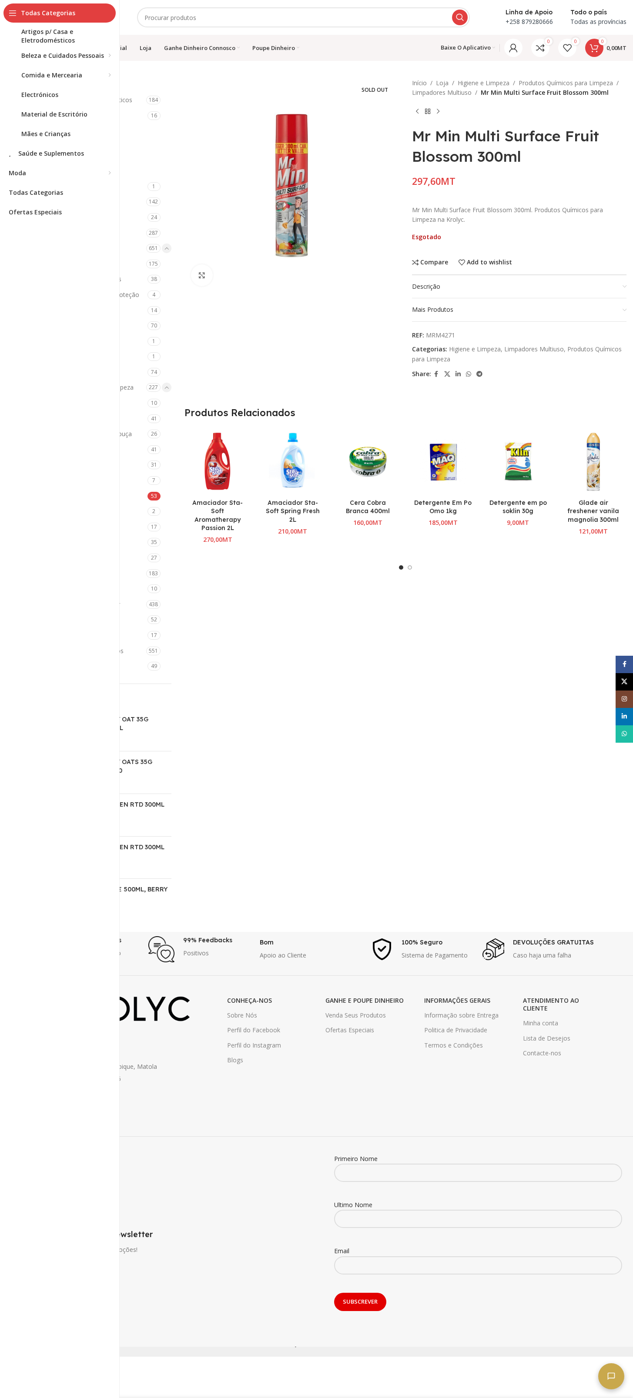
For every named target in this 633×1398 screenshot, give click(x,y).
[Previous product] (417, 112)
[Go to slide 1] (401, 567)
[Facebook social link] (436, 374)
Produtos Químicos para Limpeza (566, 83)
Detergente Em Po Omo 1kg (443, 507)
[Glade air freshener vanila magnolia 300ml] (593, 461)
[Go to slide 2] (410, 567)
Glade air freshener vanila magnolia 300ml (593, 511)
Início (419, 83)
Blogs (235, 1060)
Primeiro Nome (356, 1158)
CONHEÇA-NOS (249, 1000)
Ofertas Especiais (349, 1030)
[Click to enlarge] (202, 275)
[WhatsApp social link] (468, 374)
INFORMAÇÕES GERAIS (457, 1000)
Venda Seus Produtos (355, 1015)
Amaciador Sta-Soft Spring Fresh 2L (293, 511)
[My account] (513, 48)
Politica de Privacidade (455, 1030)
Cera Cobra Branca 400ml (368, 507)
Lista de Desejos (546, 1038)
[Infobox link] (199, 949)
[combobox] (303, 17)
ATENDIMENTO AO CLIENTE (551, 1004)
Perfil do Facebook (253, 1030)
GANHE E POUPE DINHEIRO (364, 1000)
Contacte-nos (542, 1053)
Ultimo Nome (353, 1205)
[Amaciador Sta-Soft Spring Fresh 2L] (292, 461)
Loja (442, 83)
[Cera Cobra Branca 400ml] (368, 461)
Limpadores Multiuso (442, 92)
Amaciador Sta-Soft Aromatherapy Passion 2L (217, 515)
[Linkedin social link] (458, 374)
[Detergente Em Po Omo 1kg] (443, 461)
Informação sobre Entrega (461, 1015)
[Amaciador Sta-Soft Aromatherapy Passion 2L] (217, 461)
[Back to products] (427, 112)
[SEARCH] (460, 17)
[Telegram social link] (479, 374)
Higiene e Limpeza (483, 83)
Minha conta (540, 1023)
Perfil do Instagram (254, 1045)
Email (341, 1251)
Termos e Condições (453, 1045)
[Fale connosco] (611, 1376)
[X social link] (447, 374)
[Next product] (438, 112)
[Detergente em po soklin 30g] (518, 461)
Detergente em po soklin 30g (518, 507)
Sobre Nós (242, 1015)
